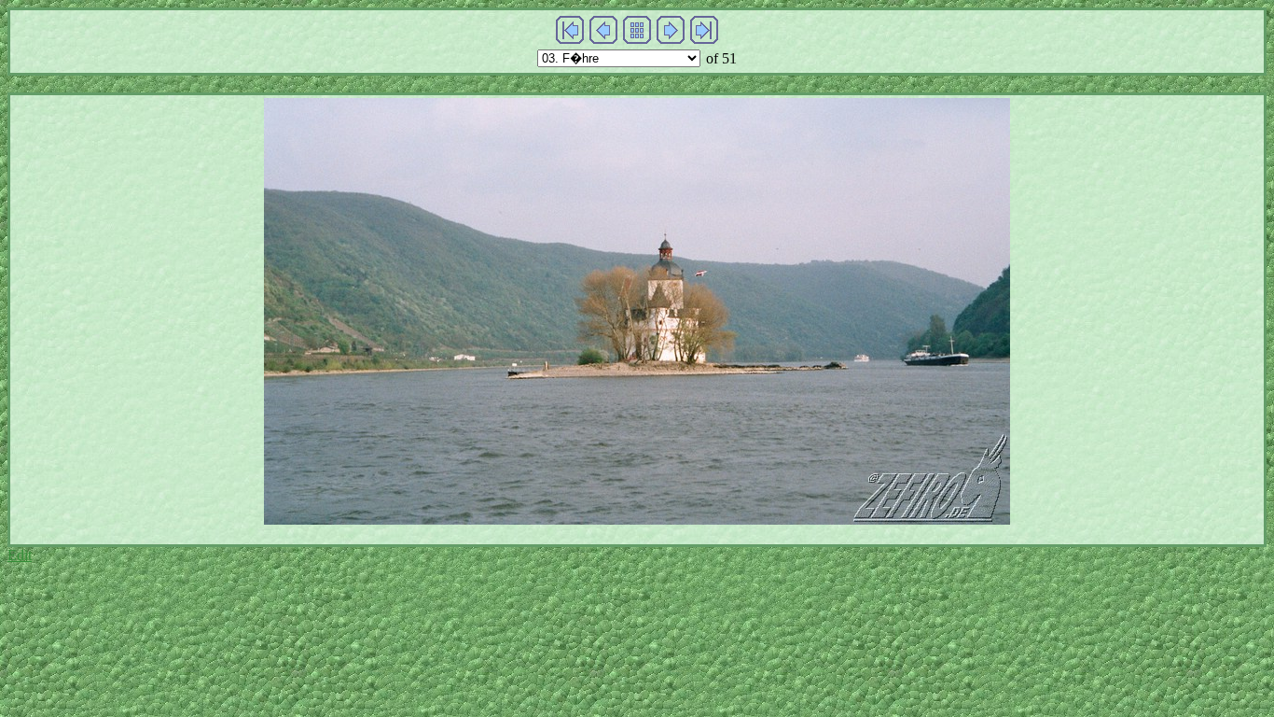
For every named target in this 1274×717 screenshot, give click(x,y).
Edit (19, 555)
